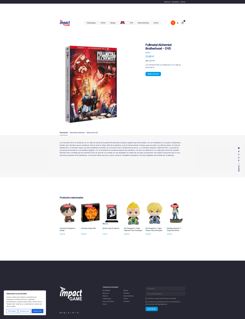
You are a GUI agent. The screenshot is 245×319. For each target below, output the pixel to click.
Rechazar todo (24, 311)
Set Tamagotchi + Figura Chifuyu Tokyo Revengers (154, 229)
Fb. (61, 313)
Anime (208, 313)
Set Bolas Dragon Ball (88, 228)
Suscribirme (152, 309)
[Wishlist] (177, 22)
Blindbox (126, 293)
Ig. (65, 313)
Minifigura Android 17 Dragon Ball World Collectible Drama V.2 (174, 229)
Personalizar (12, 311)
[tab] (64, 132)
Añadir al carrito (153, 74)
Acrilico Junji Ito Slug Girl (111, 228)
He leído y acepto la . (162, 298)
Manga (125, 290)
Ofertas (183, 2)
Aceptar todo (37, 311)
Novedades (175, 2)
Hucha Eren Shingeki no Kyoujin (67, 229)
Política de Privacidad (168, 298)
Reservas (167, 2)
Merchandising (128, 296)
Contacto (126, 301)
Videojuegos (107, 298)
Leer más (69, 220)
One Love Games (108, 301)
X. (69, 313)
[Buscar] (173, 22)
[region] (25, 302)
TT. (73, 313)
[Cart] (182, 22)
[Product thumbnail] (69, 213)
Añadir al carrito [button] (133, 220)
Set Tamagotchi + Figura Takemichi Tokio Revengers (133, 229)
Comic (105, 304)
